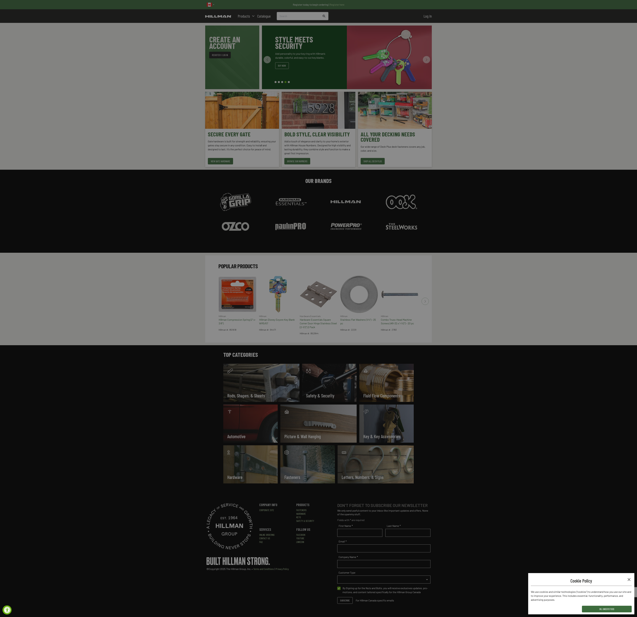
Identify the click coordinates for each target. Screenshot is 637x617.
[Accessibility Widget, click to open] (7, 610)
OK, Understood (606, 609)
